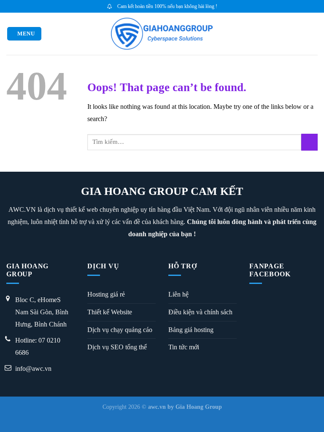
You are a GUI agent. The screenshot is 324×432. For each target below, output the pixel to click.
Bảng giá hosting (190, 329)
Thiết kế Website (109, 312)
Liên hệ (178, 294)
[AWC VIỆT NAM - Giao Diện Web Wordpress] (162, 34)
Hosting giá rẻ (106, 294)
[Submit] (309, 142)
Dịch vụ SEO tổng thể (117, 347)
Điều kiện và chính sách (200, 312)
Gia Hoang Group (199, 406)
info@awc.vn (33, 368)
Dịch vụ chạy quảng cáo (119, 329)
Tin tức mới (183, 347)
